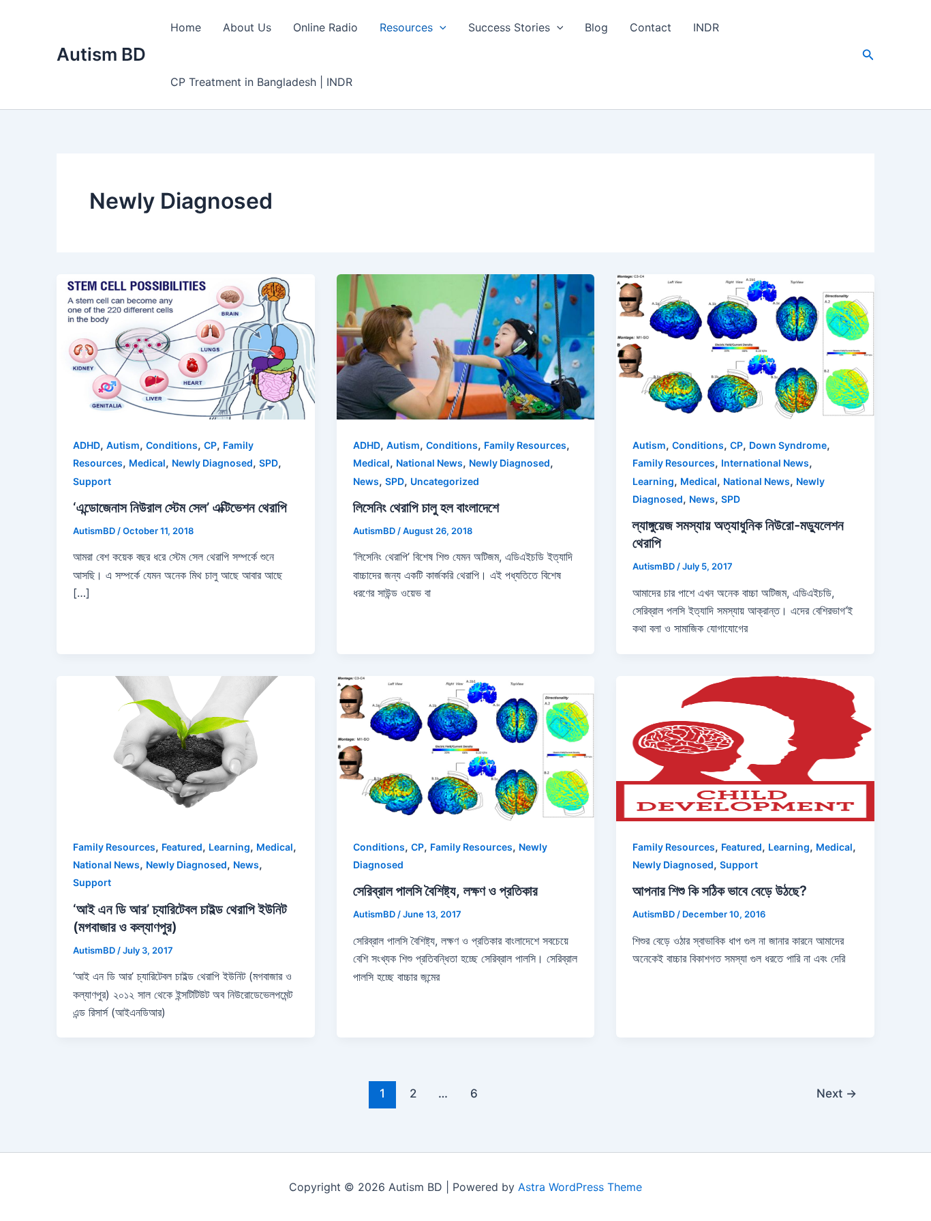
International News (765, 463)
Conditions (172, 445)
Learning (653, 481)
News (366, 481)
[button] (868, 54)
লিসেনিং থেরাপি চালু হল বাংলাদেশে (426, 507)
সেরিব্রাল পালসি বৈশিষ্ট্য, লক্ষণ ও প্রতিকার (445, 891)
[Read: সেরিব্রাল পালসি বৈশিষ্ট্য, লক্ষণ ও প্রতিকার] (466, 747)
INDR (706, 27)
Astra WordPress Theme (580, 1187)
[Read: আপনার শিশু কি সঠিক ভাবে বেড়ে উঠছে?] (745, 747)
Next (836, 1093)
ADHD (86, 445)
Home (185, 27)
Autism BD (101, 54)
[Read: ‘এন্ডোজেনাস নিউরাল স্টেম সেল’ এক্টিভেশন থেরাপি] (186, 346)
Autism (123, 445)
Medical (147, 463)
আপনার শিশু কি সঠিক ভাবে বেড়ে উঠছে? (719, 891)
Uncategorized (444, 481)
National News (429, 463)
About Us (247, 27)
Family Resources (525, 445)
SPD (268, 463)
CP (210, 445)
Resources (406, 27)
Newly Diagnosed (212, 463)
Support (92, 481)
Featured (182, 847)
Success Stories (509, 27)
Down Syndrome (788, 445)
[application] (439, 27)
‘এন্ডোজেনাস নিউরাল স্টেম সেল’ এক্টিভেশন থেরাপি (180, 507)
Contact (650, 27)
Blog (596, 27)
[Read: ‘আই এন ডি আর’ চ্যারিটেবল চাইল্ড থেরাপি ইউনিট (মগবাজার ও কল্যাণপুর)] (186, 747)
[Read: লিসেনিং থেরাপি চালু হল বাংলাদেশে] (466, 346)
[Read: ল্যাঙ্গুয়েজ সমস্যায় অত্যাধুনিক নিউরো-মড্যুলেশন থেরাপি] (745, 346)
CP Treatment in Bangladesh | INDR (261, 82)
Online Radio (325, 27)
